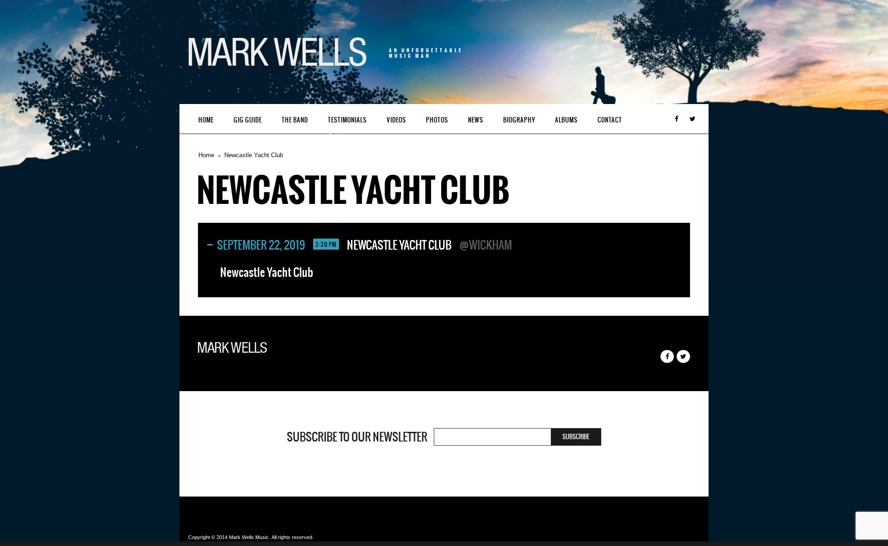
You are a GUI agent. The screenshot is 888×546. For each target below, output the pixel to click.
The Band (295, 120)
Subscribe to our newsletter (357, 436)
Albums (566, 120)
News (475, 120)
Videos (396, 120)
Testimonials (347, 120)
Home (206, 120)
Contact (610, 120)
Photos (437, 120)
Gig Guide (248, 120)
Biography (519, 120)
